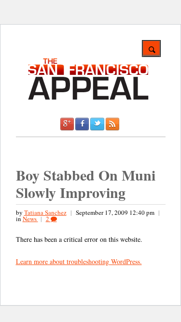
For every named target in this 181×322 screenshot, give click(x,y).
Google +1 (67, 124)
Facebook (82, 124)
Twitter (97, 124)
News (30, 218)
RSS (112, 124)
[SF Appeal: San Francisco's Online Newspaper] (88, 98)
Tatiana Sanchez (45, 212)
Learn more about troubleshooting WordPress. (79, 261)
